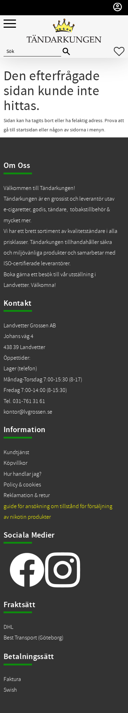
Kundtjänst (16, 452)
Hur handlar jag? (22, 474)
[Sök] (66, 52)
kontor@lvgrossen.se (28, 411)
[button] (10, 24)
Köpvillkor (15, 463)
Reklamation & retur (27, 495)
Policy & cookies (22, 484)
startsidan (27, 130)
